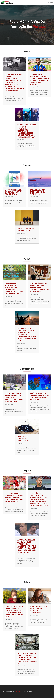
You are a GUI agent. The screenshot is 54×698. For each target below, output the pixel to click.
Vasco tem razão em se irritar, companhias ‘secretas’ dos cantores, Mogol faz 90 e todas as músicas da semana (26, 131)
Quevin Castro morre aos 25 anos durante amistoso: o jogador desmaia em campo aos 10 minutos (39, 79)
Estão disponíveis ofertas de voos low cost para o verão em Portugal (39, 397)
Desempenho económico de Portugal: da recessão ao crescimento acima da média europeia (14, 289)
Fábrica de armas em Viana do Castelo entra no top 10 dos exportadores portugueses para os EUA (27, 658)
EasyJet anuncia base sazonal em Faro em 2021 (37, 192)
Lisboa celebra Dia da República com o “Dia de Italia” (13, 192)
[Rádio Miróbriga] (7, 2)
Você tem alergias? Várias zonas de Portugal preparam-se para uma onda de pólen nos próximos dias (14, 612)
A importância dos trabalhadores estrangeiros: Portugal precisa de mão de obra (39, 288)
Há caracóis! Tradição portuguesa (23, 439)
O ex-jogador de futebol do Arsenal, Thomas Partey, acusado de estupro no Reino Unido (14, 497)
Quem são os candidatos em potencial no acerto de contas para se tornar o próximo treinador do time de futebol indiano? (39, 499)
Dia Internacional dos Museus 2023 (25, 230)
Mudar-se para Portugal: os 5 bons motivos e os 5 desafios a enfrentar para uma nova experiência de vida (26, 334)
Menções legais (18, 691)
